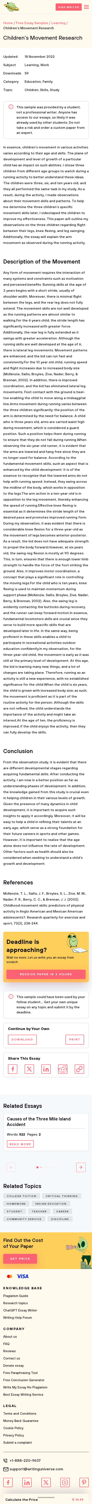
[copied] (79, 1069)
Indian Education (51, 1204)
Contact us (11, 1358)
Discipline (60, 1219)
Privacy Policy (13, 1435)
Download (22, 1040)
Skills (44, 90)
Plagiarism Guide (15, 1296)
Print (74, 1040)
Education (33, 82)
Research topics (15, 1303)
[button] (37, 1167)
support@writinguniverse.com (36, 1469)
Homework (16, 1204)
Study (54, 90)
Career (62, 1211)
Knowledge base (22, 1288)
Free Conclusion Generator (23, 1380)
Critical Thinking (62, 1196)
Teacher (39, 1211)
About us (10, 1337)
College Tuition (21, 1196)
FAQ (6, 1344)
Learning (32, 65)
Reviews (9, 1351)
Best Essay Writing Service (23, 1395)
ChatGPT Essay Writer (20, 1310)
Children (31, 90)
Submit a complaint (17, 1443)
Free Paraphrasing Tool (20, 1373)
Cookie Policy (13, 1428)
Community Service (24, 1219)
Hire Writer (68, 7)
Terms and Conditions (19, 1414)
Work (44, 65)
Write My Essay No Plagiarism (25, 1387)
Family (48, 82)
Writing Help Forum (17, 1318)
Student (14, 1211)
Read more (20, 1144)
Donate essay (13, 1366)
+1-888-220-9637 (25, 1461)
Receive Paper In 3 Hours (46, 974)
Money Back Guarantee (21, 1421)
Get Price (20, 1259)
